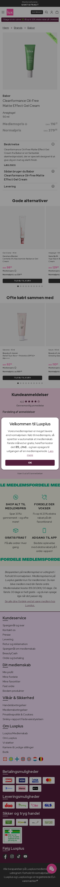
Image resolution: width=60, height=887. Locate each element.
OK (30, 462)
